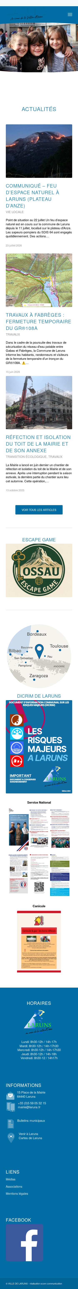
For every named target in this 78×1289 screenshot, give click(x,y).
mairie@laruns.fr (29, 1107)
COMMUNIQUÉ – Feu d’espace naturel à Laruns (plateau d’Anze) (32, 195)
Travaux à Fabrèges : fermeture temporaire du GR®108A (38, 321)
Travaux (13, 334)
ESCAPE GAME (39, 539)
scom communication (51, 1283)
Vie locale (15, 212)
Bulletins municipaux (31, 1120)
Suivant (66, 266)
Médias (10, 1179)
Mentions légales (17, 1193)
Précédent (12, 266)
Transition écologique (26, 456)
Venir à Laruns (28, 1133)
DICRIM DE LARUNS (39, 695)
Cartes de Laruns (30, 1138)
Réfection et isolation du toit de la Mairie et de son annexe (38, 444)
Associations (14, 1186)
